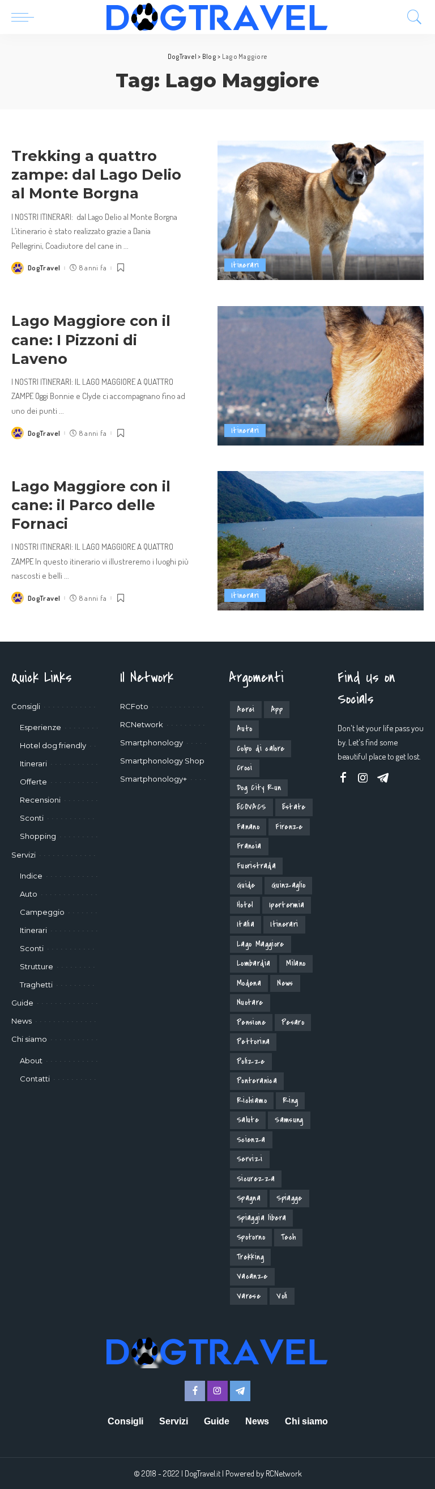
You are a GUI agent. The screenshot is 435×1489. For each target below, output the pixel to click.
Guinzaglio (288, 885)
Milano (295, 963)
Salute (248, 1120)
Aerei (246, 709)
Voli (281, 1296)
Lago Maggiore (260, 944)
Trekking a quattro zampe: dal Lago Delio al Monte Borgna (96, 174)
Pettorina (253, 1041)
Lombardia (253, 963)
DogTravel (44, 268)
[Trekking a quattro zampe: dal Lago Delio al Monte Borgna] (321, 210)
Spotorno (251, 1237)
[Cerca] (412, 17)
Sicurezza (256, 1179)
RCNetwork (284, 1473)
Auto (244, 729)
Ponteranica (257, 1081)
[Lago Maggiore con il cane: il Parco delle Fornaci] (321, 540)
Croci (245, 768)
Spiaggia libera (261, 1218)
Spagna (249, 1198)
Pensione (251, 1022)
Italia (245, 924)
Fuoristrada (256, 866)
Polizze (251, 1061)
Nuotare (250, 1002)
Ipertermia (287, 905)
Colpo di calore (260, 748)
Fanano (248, 827)
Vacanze (252, 1276)
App (277, 709)
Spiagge (289, 1198)
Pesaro (293, 1022)
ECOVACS (251, 807)
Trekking (250, 1257)
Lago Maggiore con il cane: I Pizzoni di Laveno (90, 339)
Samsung (289, 1120)
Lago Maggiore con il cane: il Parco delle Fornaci (90, 504)
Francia (249, 846)
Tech (288, 1237)
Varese (249, 1296)
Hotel (245, 905)
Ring (290, 1100)
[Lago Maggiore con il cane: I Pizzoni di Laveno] (321, 376)
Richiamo (252, 1100)
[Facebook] (343, 778)
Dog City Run (259, 788)
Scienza (251, 1140)
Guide (246, 885)
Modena (249, 983)
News (285, 983)
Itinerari (245, 265)
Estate (294, 807)
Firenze (289, 827)
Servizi (250, 1159)
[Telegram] (383, 778)
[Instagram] (363, 778)
